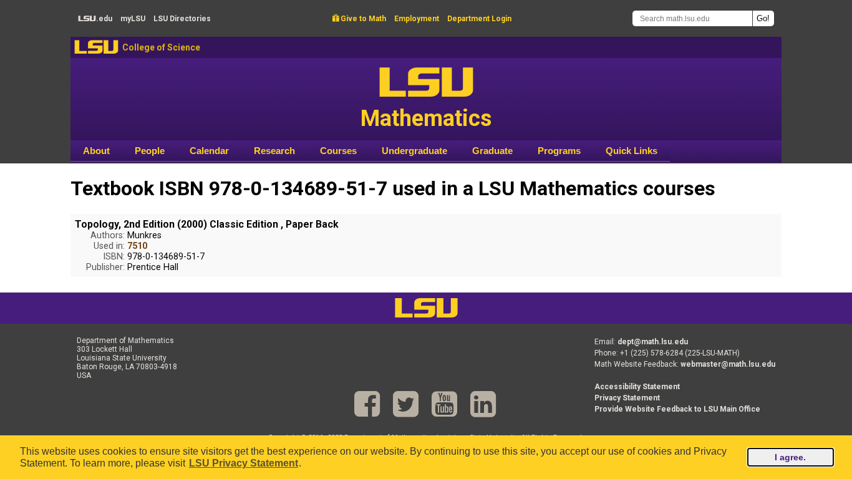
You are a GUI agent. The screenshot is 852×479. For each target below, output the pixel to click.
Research (274, 150)
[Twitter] (406, 404)
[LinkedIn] (483, 404)
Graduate (492, 150)
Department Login (479, 18)
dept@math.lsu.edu (652, 341)
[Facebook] (367, 404)
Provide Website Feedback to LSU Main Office (677, 409)
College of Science (161, 47)
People (150, 150)
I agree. (790, 457)
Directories (182, 18)
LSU (96, 47)
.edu (95, 18)
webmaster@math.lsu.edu (727, 364)
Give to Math (359, 18)
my (132, 18)
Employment (416, 18)
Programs (559, 150)
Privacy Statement (627, 398)
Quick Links (631, 150)
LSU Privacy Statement (243, 463)
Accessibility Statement (637, 386)
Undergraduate (414, 150)
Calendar (209, 150)
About (96, 150)
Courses (338, 150)
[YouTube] (444, 404)
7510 (137, 246)
